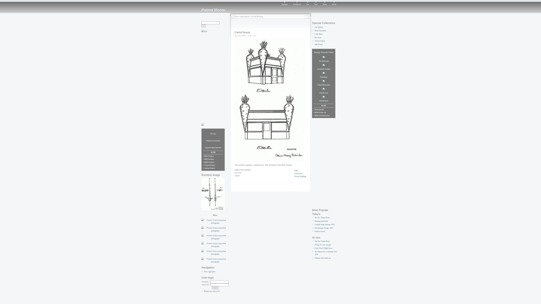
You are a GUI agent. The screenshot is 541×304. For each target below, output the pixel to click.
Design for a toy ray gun (323, 245)
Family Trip (324, 93)
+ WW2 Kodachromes (321, 116)
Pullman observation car (323, 258)
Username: (206, 282)
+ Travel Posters (209, 165)
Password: (206, 285)
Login (237, 170)
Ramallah (323, 77)
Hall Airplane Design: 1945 (324, 228)
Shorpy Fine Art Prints (323, 52)
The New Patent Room (322, 218)
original (237, 176)
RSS (205, 31)
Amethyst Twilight (323, 69)
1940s (296, 171)
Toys (316, 4)
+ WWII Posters (208, 162)
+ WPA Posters (208, 156)
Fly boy (213, 134)
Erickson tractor (320, 231)
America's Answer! (213, 141)
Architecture (297, 4)
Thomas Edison (320, 41)
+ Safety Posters (209, 168)
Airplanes (284, 4)
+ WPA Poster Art (319, 113)
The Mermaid (324, 61)
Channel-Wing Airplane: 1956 (325, 225)
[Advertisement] (212, 77)
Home (237, 16)
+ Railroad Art (318, 110)
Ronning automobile (321, 221)
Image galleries (245, 16)
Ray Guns (318, 38)
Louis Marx (318, 34)
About (334, 4)
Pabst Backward (324, 85)
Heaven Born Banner (213, 148)
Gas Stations (319, 27)
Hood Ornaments (320, 31)
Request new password (211, 291)
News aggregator (209, 272)
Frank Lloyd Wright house (323, 248)
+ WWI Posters (208, 159)
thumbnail (238, 173)
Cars (307, 4)
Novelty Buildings (257, 16)
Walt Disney (319, 44)
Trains (325, 4)
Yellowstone (323, 101)
